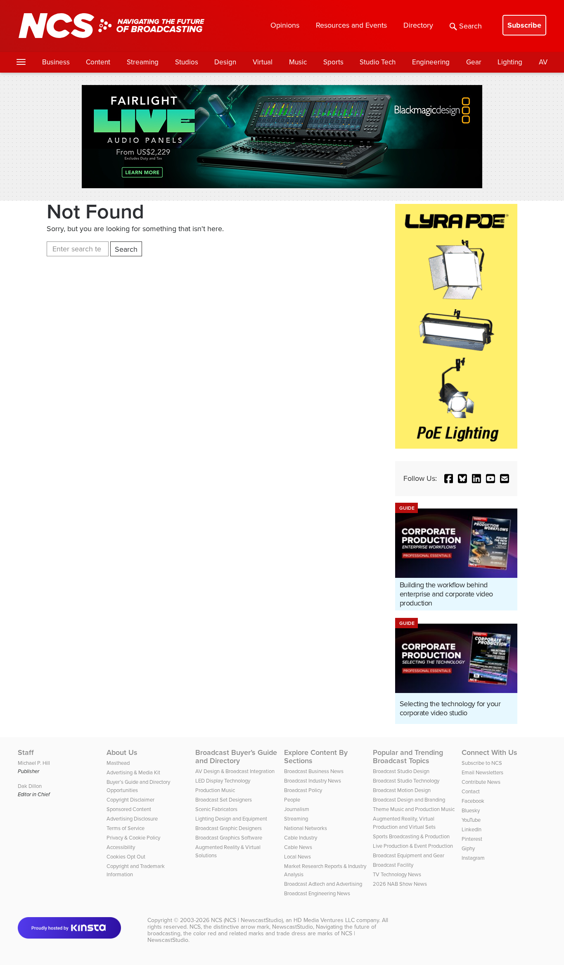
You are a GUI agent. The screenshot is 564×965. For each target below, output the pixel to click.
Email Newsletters (482, 772)
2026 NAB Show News (400, 884)
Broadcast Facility (393, 865)
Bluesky (471, 810)
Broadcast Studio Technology (406, 781)
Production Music (215, 790)
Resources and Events (351, 25)
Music (298, 62)
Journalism (296, 809)
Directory (418, 25)
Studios (186, 62)
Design (225, 62)
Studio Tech (378, 62)
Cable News (298, 847)
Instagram (473, 858)
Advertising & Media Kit (133, 772)
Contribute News (481, 782)
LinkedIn (471, 829)
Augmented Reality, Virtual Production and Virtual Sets (404, 823)
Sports (333, 62)
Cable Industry (300, 838)
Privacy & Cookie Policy (133, 838)
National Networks (305, 828)
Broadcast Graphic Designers (228, 828)
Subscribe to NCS (482, 763)
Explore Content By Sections (316, 756)
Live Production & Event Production (413, 846)
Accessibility (121, 847)
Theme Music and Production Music (414, 809)
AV (543, 62)
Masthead (118, 763)
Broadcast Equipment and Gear (408, 855)
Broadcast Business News (314, 771)
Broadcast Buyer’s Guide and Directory (236, 756)
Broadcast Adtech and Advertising (323, 884)
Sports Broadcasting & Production (411, 836)
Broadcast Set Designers (223, 800)
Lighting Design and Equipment (231, 819)
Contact (471, 791)
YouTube (471, 820)
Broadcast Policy (303, 790)
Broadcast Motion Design (402, 790)
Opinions (284, 25)
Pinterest (472, 839)
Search (470, 26)
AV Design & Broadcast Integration (235, 771)
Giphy (468, 848)
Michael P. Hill (34, 763)
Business (56, 62)
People (292, 800)
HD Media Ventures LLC (324, 920)
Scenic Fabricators (216, 809)
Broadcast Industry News (312, 781)
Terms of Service (126, 828)
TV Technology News (397, 874)
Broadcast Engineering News (317, 893)
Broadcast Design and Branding (409, 800)
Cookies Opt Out (126, 857)
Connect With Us (489, 752)
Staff (26, 752)
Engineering (431, 62)
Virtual (263, 62)
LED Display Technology (222, 781)
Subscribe (524, 25)
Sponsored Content (129, 809)
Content (98, 62)
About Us (122, 752)
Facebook (473, 801)
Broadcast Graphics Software (228, 838)
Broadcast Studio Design (401, 771)
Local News (297, 857)
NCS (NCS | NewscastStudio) (247, 920)
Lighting (510, 62)
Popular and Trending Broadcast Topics (408, 756)
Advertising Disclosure (132, 819)
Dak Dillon (30, 786)
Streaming (143, 62)
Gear (473, 62)
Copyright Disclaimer (130, 800)
